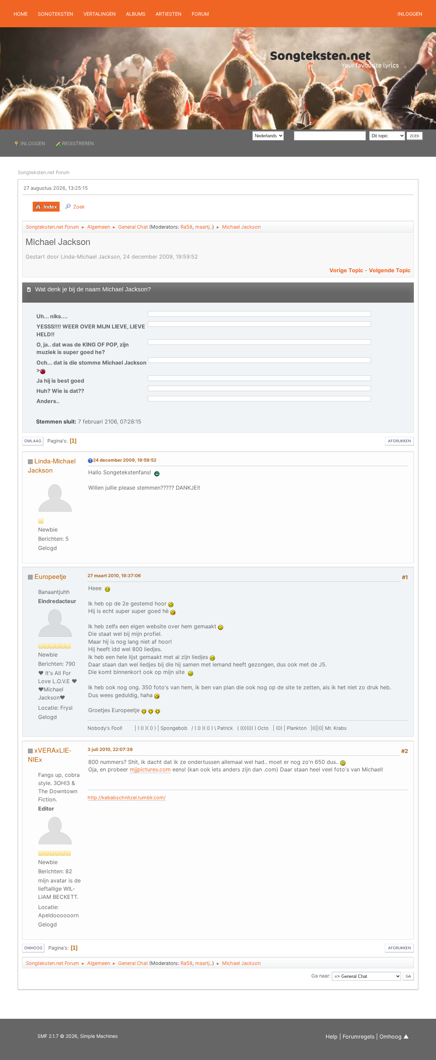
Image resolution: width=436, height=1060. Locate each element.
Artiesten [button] (169, 14)
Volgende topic (389, 270)
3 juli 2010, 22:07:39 (110, 749)
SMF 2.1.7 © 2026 (57, 1036)
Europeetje (50, 576)
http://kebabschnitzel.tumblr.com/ (127, 797)
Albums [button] (135, 14)
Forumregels (358, 1036)
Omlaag (32, 441)
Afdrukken (399, 441)
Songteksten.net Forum (43, 172)
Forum (200, 14)
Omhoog (33, 948)
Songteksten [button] (55, 14)
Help (332, 1036)
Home (21, 14)
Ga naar (320, 976)
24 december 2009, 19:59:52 (124, 460)
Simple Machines (99, 1036)
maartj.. (203, 227)
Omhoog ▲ (394, 1036)
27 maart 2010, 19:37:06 (114, 575)
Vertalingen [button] (99, 14)
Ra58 (186, 227)
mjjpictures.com (150, 769)
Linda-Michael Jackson (52, 465)
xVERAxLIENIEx (49, 754)
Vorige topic (346, 270)
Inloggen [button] (410, 14)
